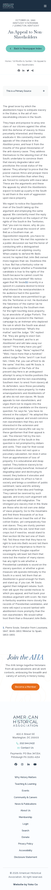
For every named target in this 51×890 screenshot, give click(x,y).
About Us (25, 810)
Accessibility (25, 850)
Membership (25, 817)
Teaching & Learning (25, 784)
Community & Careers (25, 797)
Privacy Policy (25, 843)
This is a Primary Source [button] (18, 91)
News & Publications (25, 804)
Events (25, 790)
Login (25, 824)
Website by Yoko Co (25, 884)
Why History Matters (25, 777)
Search (25, 830)
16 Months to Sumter (22, 61)
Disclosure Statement (25, 857)
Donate (25, 837)
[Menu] (45, 6)
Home (8, 61)
